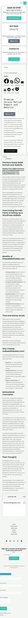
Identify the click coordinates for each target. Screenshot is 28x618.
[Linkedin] (10, 541)
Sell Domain (14, 528)
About (14, 530)
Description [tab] (9, 158)
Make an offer (14, 18)
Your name (3, 590)
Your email (3, 583)
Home (14, 524)
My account (14, 534)
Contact (14, 532)
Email (14, 552)
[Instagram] (14, 541)
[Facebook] (17, 541)
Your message (4, 597)
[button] (21, 3)
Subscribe (14, 558)
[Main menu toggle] (25, 3)
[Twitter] (6, 541)
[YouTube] (21, 541)
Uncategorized (13, 73)
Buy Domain (14, 526)
